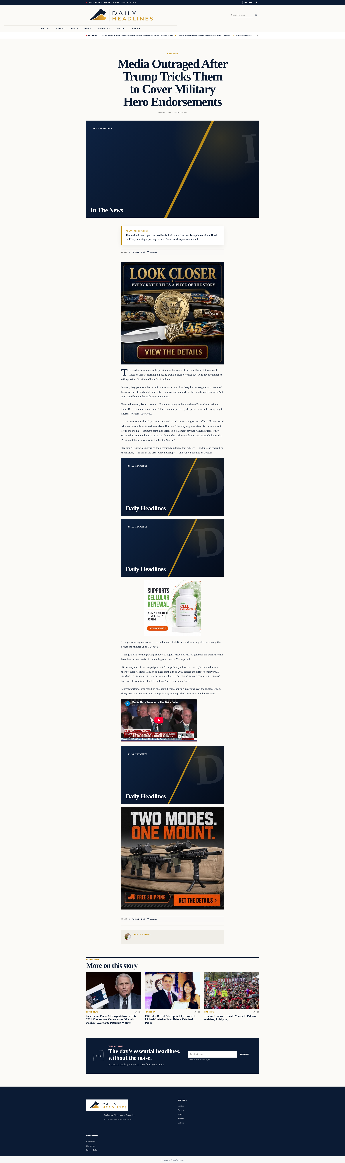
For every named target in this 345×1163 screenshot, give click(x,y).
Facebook (135, 252)
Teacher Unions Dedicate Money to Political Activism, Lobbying (165, 35)
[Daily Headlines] (120, 15)
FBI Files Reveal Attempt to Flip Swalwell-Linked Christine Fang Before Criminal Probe (170, 1019)
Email (143, 252)
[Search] (256, 15)
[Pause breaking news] (256, 35)
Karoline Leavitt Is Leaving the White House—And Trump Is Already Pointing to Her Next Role (235, 35)
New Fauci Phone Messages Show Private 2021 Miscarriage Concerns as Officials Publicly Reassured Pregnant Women (111, 1019)
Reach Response (177, 1160)
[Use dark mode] (257, 2)
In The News (172, 54)
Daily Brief (249, 2)
